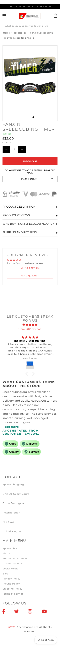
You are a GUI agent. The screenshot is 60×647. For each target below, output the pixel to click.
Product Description (19, 206)
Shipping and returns (19, 232)
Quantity (7, 142)
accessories (20, 32)
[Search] (54, 26)
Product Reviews (16, 215)
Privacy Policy (11, 578)
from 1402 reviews (29, 329)
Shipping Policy (12, 588)
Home (6, 32)
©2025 (12, 627)
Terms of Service (13, 593)
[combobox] (30, 26)
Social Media (10, 568)
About (6, 553)
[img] (30, 324)
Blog (5, 573)
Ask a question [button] (30, 275)
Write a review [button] (30, 267)
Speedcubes (10, 548)
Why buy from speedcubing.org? (28, 223)
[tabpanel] (30, 74)
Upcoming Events (13, 563)
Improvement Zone (14, 558)
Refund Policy (11, 583)
